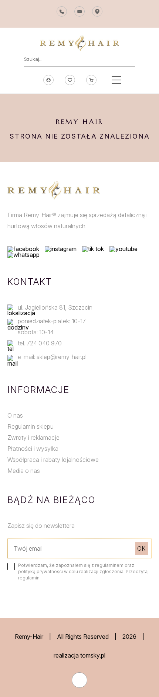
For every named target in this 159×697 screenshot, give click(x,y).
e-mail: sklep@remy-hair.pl (52, 356)
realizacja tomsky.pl (79, 655)
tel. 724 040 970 (40, 343)
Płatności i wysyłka (32, 448)
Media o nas (23, 470)
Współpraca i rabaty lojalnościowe (53, 459)
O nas (15, 415)
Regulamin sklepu (30, 426)
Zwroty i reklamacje (33, 437)
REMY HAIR (80, 121)
